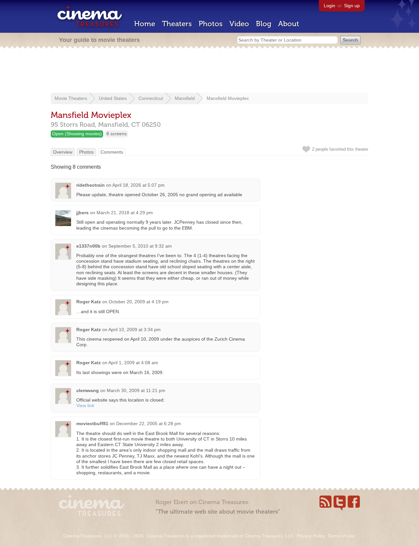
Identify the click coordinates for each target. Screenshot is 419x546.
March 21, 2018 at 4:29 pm (125, 212)
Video (239, 23)
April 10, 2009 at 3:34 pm (134, 329)
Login (329, 5)
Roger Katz (88, 301)
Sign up (352, 5)
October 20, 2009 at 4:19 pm (139, 301)
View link (85, 405)
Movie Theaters (71, 98)
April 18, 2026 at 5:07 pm (138, 185)
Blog (263, 23)
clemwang (87, 390)
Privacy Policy (311, 535)
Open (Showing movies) (77, 133)
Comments (111, 152)
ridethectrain (90, 185)
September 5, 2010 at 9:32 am (140, 246)
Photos (211, 23)
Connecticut (150, 98)
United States (113, 98)
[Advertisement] (209, 71)
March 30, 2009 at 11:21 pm (136, 390)
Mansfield (185, 98)
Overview (62, 152)
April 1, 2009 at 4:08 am (133, 362)
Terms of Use (341, 535)
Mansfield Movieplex (228, 98)
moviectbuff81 (92, 423)
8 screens (116, 133)
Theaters (177, 23)
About (288, 23)
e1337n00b (88, 246)
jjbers (82, 212)
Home (144, 23)
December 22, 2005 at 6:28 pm (148, 423)
